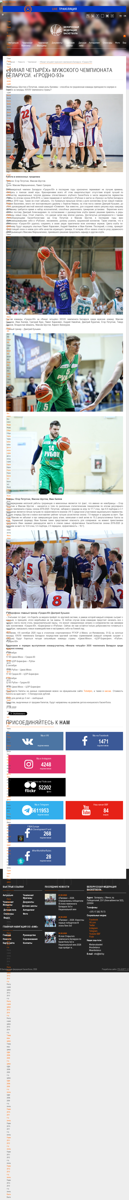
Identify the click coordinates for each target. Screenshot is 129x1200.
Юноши (9, 814)
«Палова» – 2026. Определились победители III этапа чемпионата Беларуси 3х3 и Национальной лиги (71, 904)
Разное (9, 470)
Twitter (92, 925)
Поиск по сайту (87, 15)
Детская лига (82, 44)
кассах (108, 690)
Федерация (10, 425)
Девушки (10, 819)
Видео (7, 917)
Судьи (9, 402)
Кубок (9, 442)
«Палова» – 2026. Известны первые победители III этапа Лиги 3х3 (71, 923)
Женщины (10, 649)
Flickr (91, 936)
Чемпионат (10, 436)
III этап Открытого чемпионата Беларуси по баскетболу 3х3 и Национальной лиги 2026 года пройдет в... (70, 942)
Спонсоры (107, 42)
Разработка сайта (109, 969)
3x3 (8, 717)
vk (92, 15)
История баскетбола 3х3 (10, 760)
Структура (10, 55)
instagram (112, 15)
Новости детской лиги (9, 799)
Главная (9, 21)
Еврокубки (10, 464)
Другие (9, 836)
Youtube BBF (95, 933)
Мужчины (10, 609)
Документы (10, 112)
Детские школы (70, 44)
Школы (9, 305)
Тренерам (10, 260)
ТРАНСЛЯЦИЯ (64, 9)
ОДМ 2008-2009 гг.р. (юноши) (9, 1086)
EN (125, 16)
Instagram (93, 928)
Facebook (93, 919)
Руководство (29, 935)
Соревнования (30, 939)
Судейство (10, 385)
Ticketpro (88, 690)
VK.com (92, 922)
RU (121, 16)
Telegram (93, 931)
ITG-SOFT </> (123, 969)
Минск (9, 311)
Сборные (10, 430)
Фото (8, 831)
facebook (97, 15)
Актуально (13, 42)
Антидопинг (94, 42)
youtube (107, 15)
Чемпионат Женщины (42, 44)
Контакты (10, 95)
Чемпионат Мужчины (27, 44)
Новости (10, 408)
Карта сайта (8, 943)
